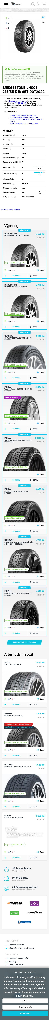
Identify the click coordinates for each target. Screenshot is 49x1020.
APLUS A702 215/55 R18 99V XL (23, 115)
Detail (35, 276)
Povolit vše (25, 1013)
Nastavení (25, 1001)
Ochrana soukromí (16, 965)
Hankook (14, 903)
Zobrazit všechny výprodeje (24, 642)
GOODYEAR (34, 912)
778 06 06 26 (20, 103)
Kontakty (12, 961)
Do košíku (16, 276)
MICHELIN (25, 921)
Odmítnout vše (25, 1007)
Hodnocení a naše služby (19, 958)
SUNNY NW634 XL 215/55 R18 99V (24, 123)
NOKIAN (14, 912)
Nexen (34, 903)
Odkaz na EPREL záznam (10, 210)
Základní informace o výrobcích (21, 948)
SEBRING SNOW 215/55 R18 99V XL (24, 117)
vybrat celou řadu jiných (17, 101)
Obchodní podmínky (16, 945)
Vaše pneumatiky (19, 3)
